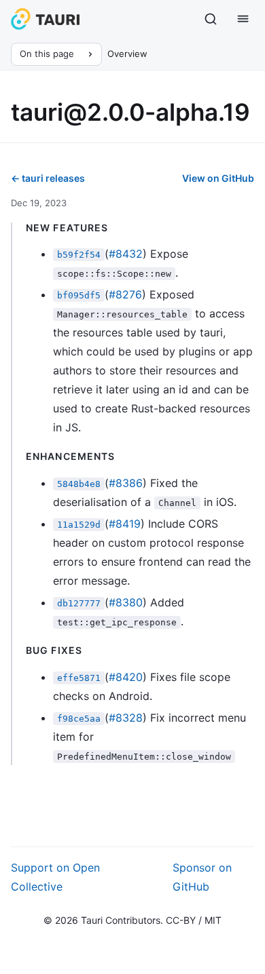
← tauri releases (48, 178)
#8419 (125, 523)
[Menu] (243, 19)
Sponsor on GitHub (202, 877)
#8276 (125, 294)
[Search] (211, 19)
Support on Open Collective (55, 877)
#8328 (126, 717)
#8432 (126, 253)
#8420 (126, 677)
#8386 (126, 483)
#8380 (126, 602)
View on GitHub (218, 178)
